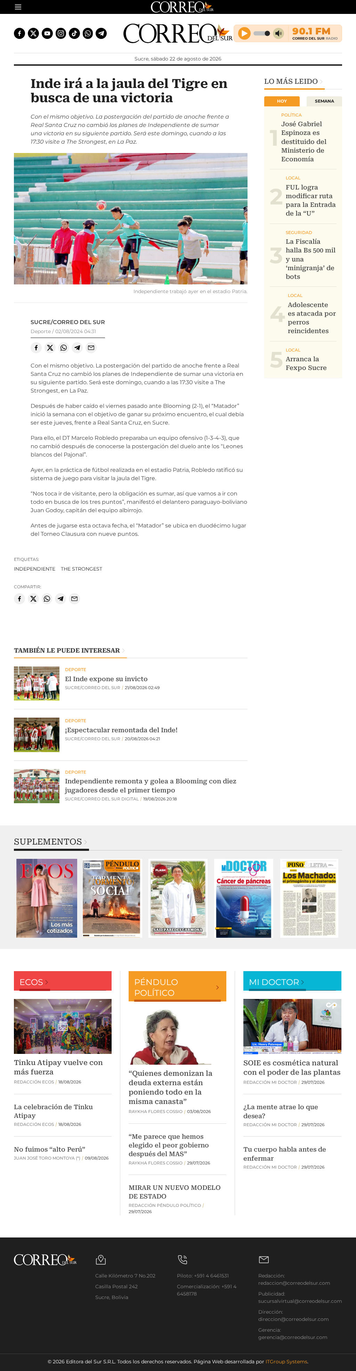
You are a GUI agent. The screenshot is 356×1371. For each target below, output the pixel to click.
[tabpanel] (47, 898)
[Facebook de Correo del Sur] (19, 33)
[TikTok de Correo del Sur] (74, 33)
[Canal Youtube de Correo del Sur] (47, 33)
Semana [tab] (324, 101)
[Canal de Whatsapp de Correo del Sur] (88, 33)
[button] (131, 219)
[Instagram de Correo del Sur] (61, 33)
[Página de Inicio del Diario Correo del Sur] (178, 33)
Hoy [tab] (282, 101)
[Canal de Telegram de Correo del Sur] (101, 33)
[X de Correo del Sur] (33, 33)
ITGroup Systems (286, 1361)
